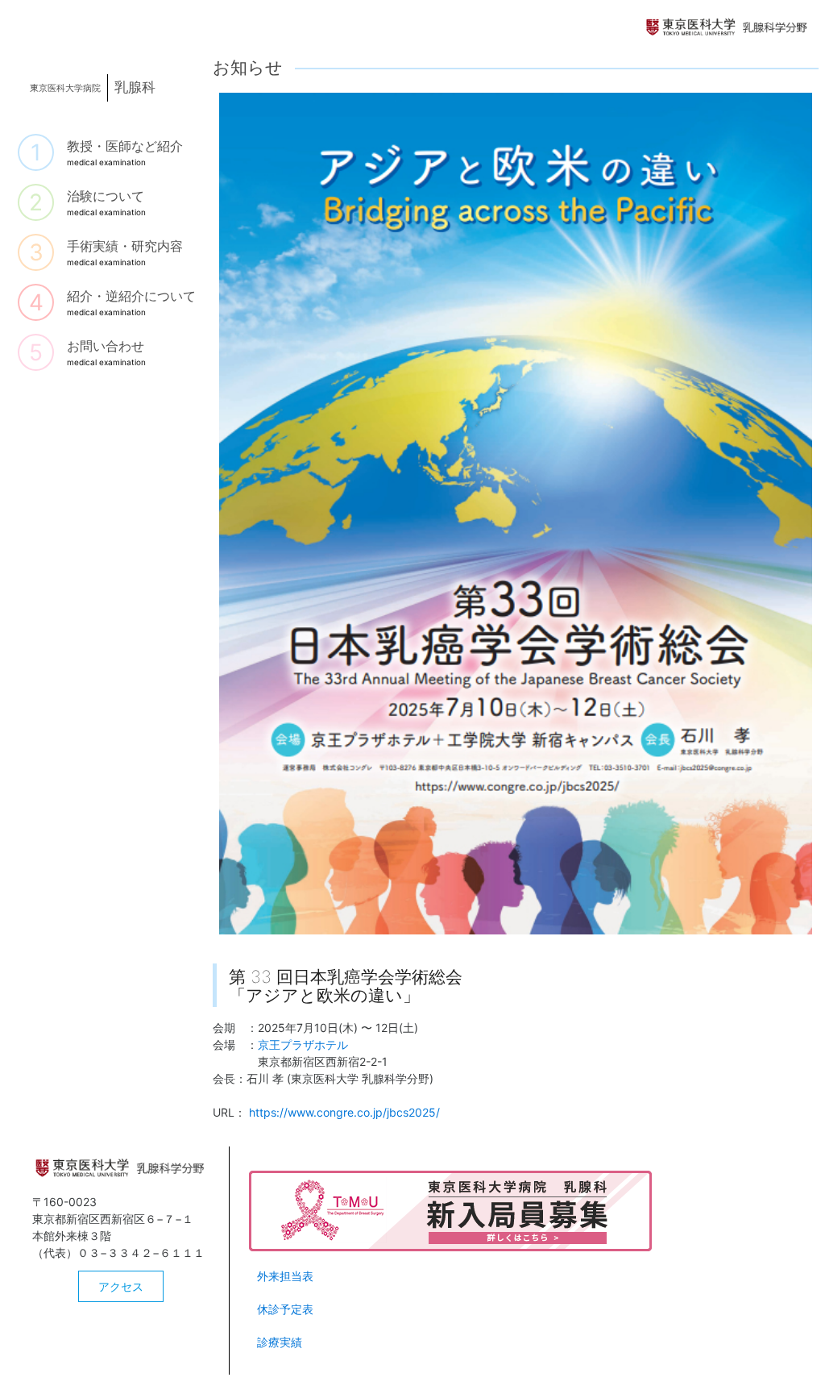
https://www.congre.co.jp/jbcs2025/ (344, 1112)
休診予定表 (285, 1309)
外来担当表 (285, 1276)
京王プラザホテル (303, 1044)
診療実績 (279, 1342)
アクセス (120, 1286)
